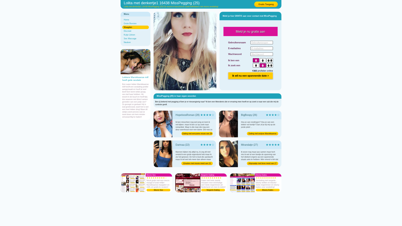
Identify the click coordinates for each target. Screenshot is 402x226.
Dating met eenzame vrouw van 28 (197, 133)
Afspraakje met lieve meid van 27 (262, 163)
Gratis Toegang (266, 4)
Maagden (128, 27)
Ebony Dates (267, 190)
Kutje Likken (129, 35)
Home (126, 20)
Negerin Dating (213, 190)
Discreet (127, 31)
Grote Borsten (130, 23)
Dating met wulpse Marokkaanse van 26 (263, 133)
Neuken (127, 42)
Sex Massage (130, 38)
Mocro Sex (158, 190)
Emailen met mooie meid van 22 (197, 163)
